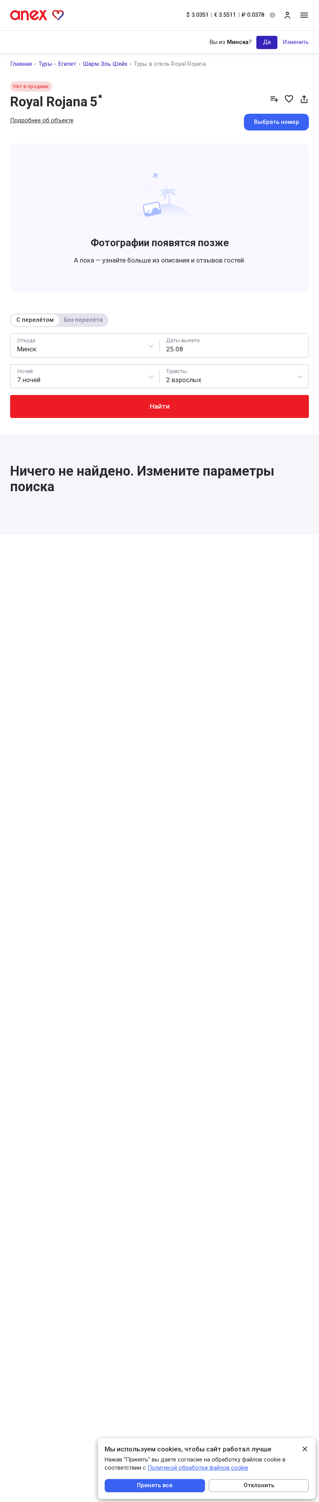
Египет (67, 63)
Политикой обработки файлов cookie (197, 1467)
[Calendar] (234, 345)
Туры (45, 63)
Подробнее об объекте (42, 120)
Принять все (155, 1485)
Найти (160, 406)
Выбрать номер (276, 121)
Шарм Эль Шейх (105, 63)
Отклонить (259, 1485)
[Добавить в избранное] (289, 99)
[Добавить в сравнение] (274, 99)
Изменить (295, 42)
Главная (21, 63)
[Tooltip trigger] (272, 15)
